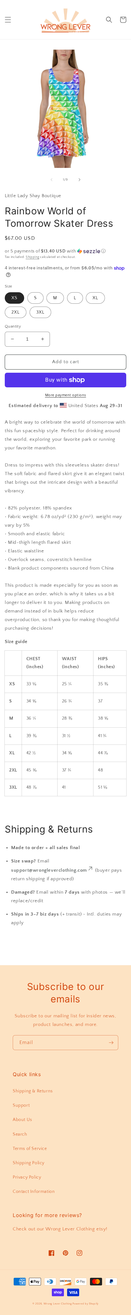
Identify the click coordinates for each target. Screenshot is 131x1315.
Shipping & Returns (33, 1091)
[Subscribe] (111, 1042)
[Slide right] (79, 180)
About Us (22, 1119)
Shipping (32, 257)
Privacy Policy (27, 1177)
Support (21, 1105)
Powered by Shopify (85, 1303)
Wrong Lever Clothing (58, 1303)
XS (14, 298)
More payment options (65, 395)
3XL (40, 312)
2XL (15, 312)
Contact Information (34, 1191)
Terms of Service (30, 1148)
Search (20, 1134)
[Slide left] (52, 180)
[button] (8, 20)
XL (95, 298)
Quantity (13, 326)
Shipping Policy (29, 1163)
